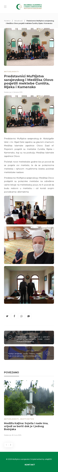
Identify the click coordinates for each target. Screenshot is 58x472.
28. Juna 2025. (16, 435)
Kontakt (30, 464)
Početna (7, 21)
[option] (29, 408)
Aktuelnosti (18, 21)
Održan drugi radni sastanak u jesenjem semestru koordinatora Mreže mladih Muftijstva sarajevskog (33, 339)
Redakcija (7, 92)
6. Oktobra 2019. (17, 92)
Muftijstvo (27, 419)
